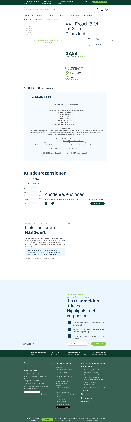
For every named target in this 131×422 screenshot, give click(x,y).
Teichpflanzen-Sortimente (55, 15)
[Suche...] (54, 10)
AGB (57, 390)
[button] (29, 24)
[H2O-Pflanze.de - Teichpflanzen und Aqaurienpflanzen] (37, 9)
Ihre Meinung (98, 203)
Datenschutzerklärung (62, 392)
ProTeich (46, 419)
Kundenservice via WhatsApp (65, 376)
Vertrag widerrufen (63, 407)
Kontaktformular (39, 383)
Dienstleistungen (100, 1)
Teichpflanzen (28, 15)
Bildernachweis (60, 399)
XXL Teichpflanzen (73, 15)
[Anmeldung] (97, 10)
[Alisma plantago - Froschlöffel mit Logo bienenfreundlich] (49, 41)
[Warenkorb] (106, 10)
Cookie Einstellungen (62, 404)
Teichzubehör (87, 15)
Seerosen (40, 15)
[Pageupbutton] (126, 419)
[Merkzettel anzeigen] (102, 10)
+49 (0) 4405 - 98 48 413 (31, 374)
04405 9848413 (63, 4)
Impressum (59, 367)
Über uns (87, 1)
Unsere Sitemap (61, 401)
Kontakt (58, 379)
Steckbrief (29, 88)
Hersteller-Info (45, 88)
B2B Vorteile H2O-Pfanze (64, 369)
